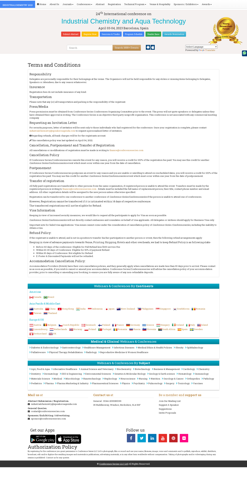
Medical (57, 378)
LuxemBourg (40, 329)
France (120, 324)
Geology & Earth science (162, 373)
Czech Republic (71, 324)
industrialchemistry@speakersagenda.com (52, 130)
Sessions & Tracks (111, 34)
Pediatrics (36, 383)
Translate (210, 50)
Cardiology (189, 369)
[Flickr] (184, 438)
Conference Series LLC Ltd (113, 463)
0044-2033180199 (112, 400)
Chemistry (204, 369)
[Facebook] (131, 438)
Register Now (90, 34)
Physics (126, 383)
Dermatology (51, 373)
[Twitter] (141, 438)
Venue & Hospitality (160, 4)
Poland (92, 329)
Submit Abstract (70, 34)
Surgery (170, 383)
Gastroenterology (71, 347)
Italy (192, 324)
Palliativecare (38, 352)
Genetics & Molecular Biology (130, 373)
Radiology (91, 352)
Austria (37, 324)
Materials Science (40, 378)
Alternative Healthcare (65, 369)
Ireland (180, 324)
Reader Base (153, 34)
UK (54, 333)
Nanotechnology (92, 378)
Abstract (100, 4)
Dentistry (36, 373)
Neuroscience (127, 378)
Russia (136, 329)
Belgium (52, 324)
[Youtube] (163, 438)
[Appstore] (153, 47)
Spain (185, 329)
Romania (200, 308)
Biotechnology (142, 369)
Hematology (185, 373)
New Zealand (128, 308)
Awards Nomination (174, 34)
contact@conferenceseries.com (48, 411)
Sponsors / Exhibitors (185, 4)
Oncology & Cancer (173, 378)
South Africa (168, 329)
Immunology (202, 373)
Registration (114, 4)
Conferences (84, 4)
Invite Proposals (167, 412)
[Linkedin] (152, 438)
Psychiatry (139, 383)
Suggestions (165, 408)
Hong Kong (68, 308)
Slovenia (151, 329)
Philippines (147, 308)
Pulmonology (155, 383)
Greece (150, 324)
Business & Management (167, 369)
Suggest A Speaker (169, 404)
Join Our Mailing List (170, 400)
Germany (135, 324)
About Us (54, 4)
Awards (206, 4)
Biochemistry (124, 369)
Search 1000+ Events (127, 47)
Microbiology (72, 378)
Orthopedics (193, 378)
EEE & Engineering (71, 373)
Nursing (143, 378)
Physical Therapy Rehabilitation (66, 352)
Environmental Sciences (98, 373)
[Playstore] (148, 47)
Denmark (91, 324)
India (83, 308)
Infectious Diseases (124, 347)
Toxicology (184, 383)
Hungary (165, 324)
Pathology (208, 378)
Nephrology (110, 378)
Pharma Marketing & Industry (73, 383)
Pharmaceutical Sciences (105, 383)
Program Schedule (133, 34)
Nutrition (155, 378)
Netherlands (60, 329)
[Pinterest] (173, 438)
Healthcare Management (97, 347)
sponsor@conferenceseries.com (48, 418)
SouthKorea (183, 308)
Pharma (49, 383)
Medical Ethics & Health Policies (155, 347)
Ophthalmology (195, 347)
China (52, 308)
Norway (77, 329)
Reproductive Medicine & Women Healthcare (124, 352)
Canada (37, 296)
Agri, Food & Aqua (40, 369)
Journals (67, 4)
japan (111, 308)
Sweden (198, 329)
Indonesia (97, 308)
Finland (106, 324)
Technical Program (134, 4)
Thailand (52, 313)
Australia (38, 308)
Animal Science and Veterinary (97, 369)
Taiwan (37, 313)
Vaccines (198, 383)
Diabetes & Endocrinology (45, 347)
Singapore (165, 308)
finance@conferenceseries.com (126, 150)
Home (42, 4)
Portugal (106, 329)
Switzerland (40, 333)
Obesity (179, 347)
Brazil (51, 296)
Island (204, 324)
